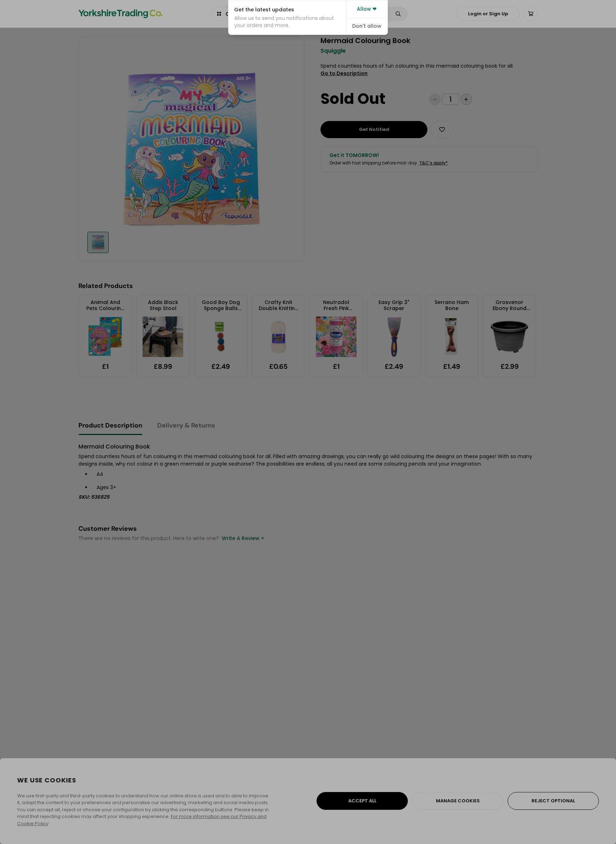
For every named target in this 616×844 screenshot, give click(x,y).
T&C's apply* (433, 163)
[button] (287, 17)
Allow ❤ (367, 8)
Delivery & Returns (186, 425)
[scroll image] (98, 242)
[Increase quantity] (466, 99)
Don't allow (366, 26)
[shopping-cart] (530, 14)
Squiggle (333, 51)
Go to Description (344, 73)
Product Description (110, 425)
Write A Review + (243, 538)
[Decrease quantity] (435, 99)
